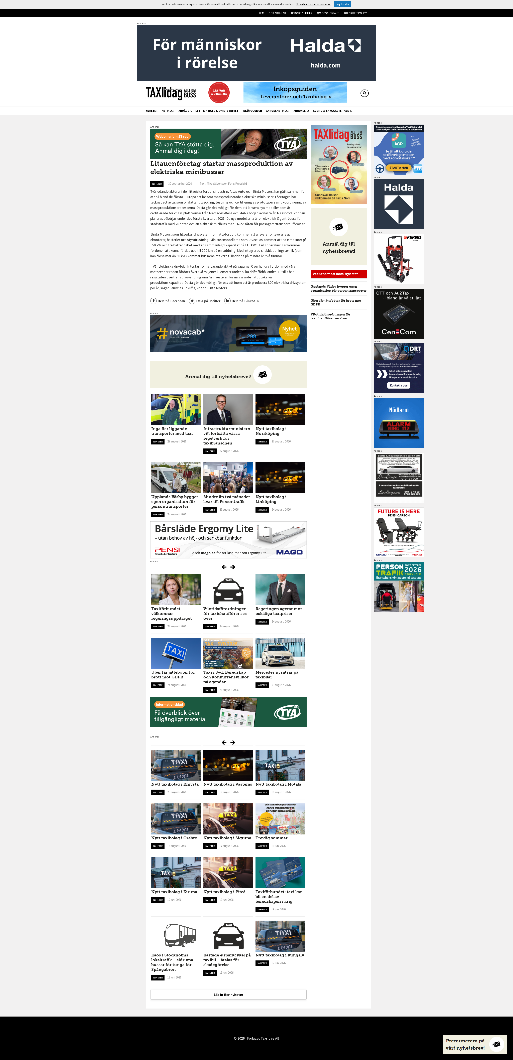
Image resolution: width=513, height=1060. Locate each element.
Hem (261, 13)
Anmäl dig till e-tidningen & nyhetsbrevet (208, 111)
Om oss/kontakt (328, 13)
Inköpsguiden (252, 111)
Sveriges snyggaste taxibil (332, 111)
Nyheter (152, 111)
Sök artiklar (277, 13)
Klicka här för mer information (313, 4)
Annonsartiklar (277, 111)
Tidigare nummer (301, 13)
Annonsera (301, 111)
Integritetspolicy (355, 13)
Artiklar (168, 111)
